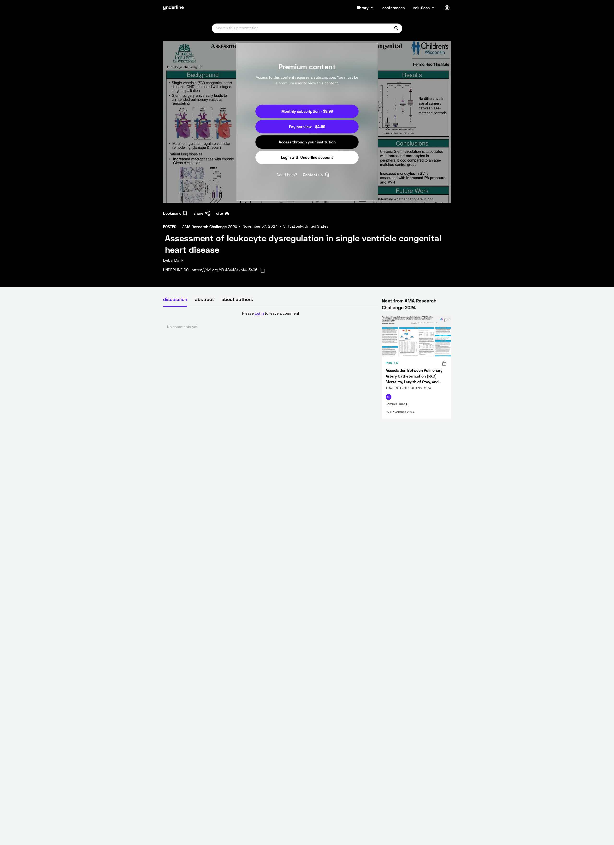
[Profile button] (447, 8)
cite (219, 213)
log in (259, 314)
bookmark (172, 213)
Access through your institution (307, 142)
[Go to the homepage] (173, 7)
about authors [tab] (237, 299)
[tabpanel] (270, 320)
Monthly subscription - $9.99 (307, 111)
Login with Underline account (307, 157)
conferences (393, 7)
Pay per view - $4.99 (307, 126)
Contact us (313, 174)
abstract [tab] (204, 299)
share (198, 213)
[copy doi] (265, 270)
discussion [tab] (175, 299)
